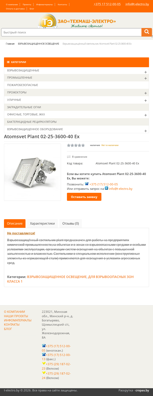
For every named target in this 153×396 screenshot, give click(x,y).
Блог (32, 8)
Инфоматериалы (44, 4)
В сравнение (79, 156)
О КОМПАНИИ (14, 312)
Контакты (62, 4)
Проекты (27, 4)
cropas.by (142, 390)
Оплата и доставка (15, 8)
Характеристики (42, 223)
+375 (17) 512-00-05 (103, 184)
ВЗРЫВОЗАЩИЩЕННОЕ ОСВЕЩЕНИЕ (57, 277)
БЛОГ (8, 329)
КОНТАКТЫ (12, 324)
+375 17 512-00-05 (107, 4)
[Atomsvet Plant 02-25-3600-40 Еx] (32, 172)
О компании (12, 4)
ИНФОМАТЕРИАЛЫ (17, 320)
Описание (15, 223)
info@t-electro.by (137, 4)
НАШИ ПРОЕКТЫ (16, 316)
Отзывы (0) (70, 223)
